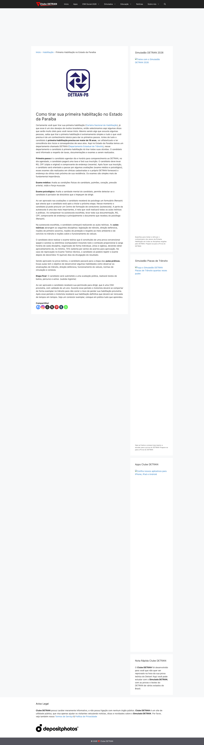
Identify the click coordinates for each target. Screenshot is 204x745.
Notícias (139, 4)
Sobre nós (152, 4)
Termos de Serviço (64, 716)
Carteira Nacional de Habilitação (101, 125)
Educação (125, 4)
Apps (75, 4)
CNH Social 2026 (89, 4)
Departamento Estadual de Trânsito (86, 146)
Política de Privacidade (86, 716)
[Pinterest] (57, 307)
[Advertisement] (102, 26)
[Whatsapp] (66, 307)
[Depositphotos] (57, 731)
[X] (52, 307)
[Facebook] (38, 307)
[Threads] (47, 307)
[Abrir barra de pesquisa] (165, 4)
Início (66, 4)
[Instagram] (43, 307)
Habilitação (48, 52)
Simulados (108, 4)
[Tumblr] (61, 307)
